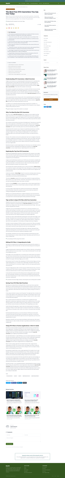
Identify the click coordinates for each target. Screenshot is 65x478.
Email (25, 382)
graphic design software (35, 375)
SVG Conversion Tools (12, 6)
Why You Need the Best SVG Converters (14, 66)
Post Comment (9, 443)
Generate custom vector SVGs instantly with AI (32, 0)
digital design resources (26, 375)
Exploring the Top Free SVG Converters (14, 67)
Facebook (14, 382)
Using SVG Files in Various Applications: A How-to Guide (17, 74)
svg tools (15, 375)
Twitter (9, 382)
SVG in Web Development (34, 3)
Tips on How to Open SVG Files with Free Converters (16, 69)
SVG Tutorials (23, 3)
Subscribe (51, 99)
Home (19, 3)
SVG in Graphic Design (46, 3)
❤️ (9, 28)
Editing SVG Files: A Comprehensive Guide (14, 71)
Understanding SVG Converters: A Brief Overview (16, 64)
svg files (20, 375)
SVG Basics (27, 3)
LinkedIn (20, 382)
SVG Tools (40, 3)
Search (25, 468)
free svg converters (9, 375)
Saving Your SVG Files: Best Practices (14, 72)
